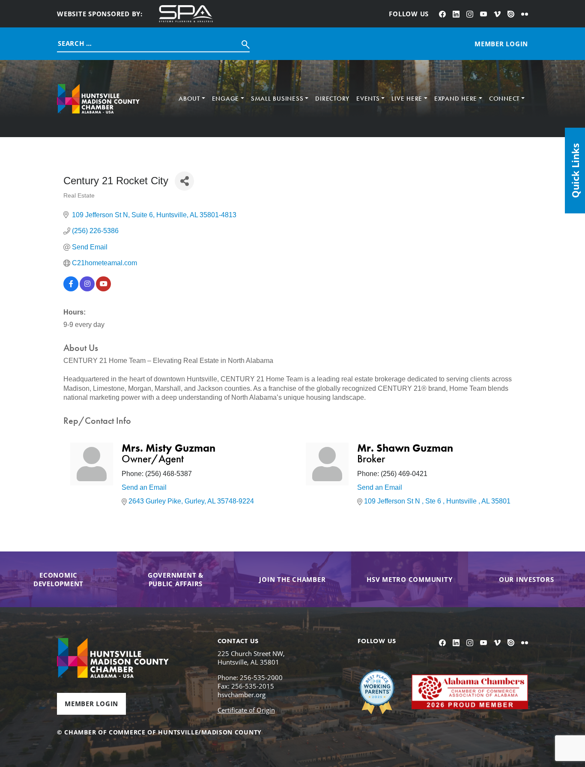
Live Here (406, 98)
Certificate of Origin (246, 710)
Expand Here (455, 98)
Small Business (277, 98)
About (189, 98)
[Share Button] (184, 181)
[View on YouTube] (103, 289)
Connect (504, 98)
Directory (332, 98)
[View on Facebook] (70, 289)
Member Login (91, 703)
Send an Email (144, 487)
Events (368, 98)
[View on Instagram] (87, 289)
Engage (225, 98)
